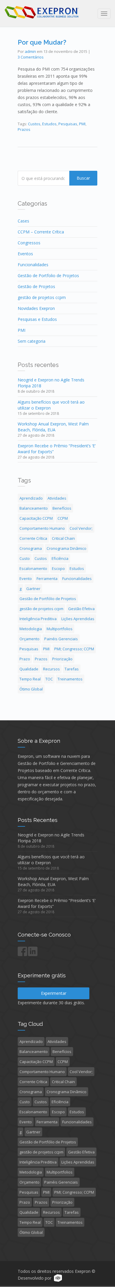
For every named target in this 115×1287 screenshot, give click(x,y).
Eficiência (60, 558)
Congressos (29, 243)
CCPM (63, 518)
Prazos (24, 129)
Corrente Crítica (33, 538)
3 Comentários (31, 57)
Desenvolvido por (34, 1278)
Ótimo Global (31, 689)
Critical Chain (63, 538)
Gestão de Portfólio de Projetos (47, 598)
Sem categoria (31, 341)
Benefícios (61, 508)
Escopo (58, 568)
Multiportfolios (60, 628)
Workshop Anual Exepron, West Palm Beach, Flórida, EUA (53, 427)
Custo (24, 558)
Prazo (24, 659)
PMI (82, 123)
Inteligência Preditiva (38, 618)
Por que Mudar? (42, 42)
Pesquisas (67, 123)
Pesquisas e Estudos (37, 319)
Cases (23, 221)
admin (30, 51)
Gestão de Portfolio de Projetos (48, 275)
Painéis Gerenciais (61, 638)
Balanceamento (33, 508)
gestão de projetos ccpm (42, 297)
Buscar (83, 178)
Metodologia (30, 628)
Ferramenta (47, 578)
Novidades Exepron (36, 308)
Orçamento (29, 638)
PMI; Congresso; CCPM (74, 648)
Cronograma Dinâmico (66, 548)
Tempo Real (30, 679)
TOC (49, 679)
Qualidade (28, 669)
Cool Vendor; (81, 528)
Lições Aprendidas (77, 618)
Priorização (62, 659)
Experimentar (53, 993)
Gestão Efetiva (81, 608)
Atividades (56, 498)
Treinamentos (70, 679)
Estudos (49, 123)
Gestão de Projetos (36, 286)
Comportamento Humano (42, 528)
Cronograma (30, 548)
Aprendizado (31, 498)
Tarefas (72, 669)
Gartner (33, 588)
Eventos (25, 253)
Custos (34, 123)
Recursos (51, 669)
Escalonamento (33, 568)
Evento (25, 578)
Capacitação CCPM (36, 518)
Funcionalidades (33, 264)
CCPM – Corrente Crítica (41, 232)
